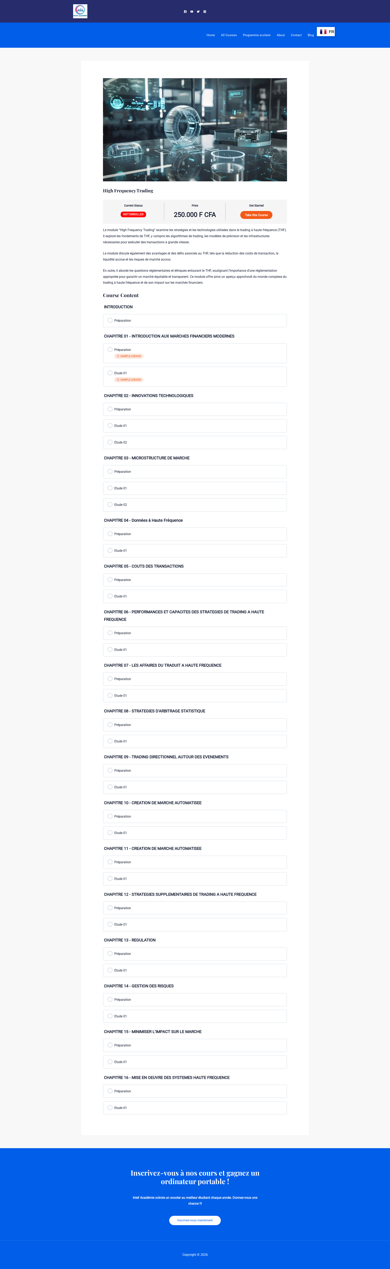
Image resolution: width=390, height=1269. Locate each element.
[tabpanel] (195, 256)
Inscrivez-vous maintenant (195, 1220)
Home (211, 35)
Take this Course (256, 215)
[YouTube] (191, 11)
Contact (296, 35)
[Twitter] (198, 11)
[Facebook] (185, 11)
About (281, 35)
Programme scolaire (257, 35)
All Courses (229, 35)
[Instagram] (204, 11)
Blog (311, 35)
